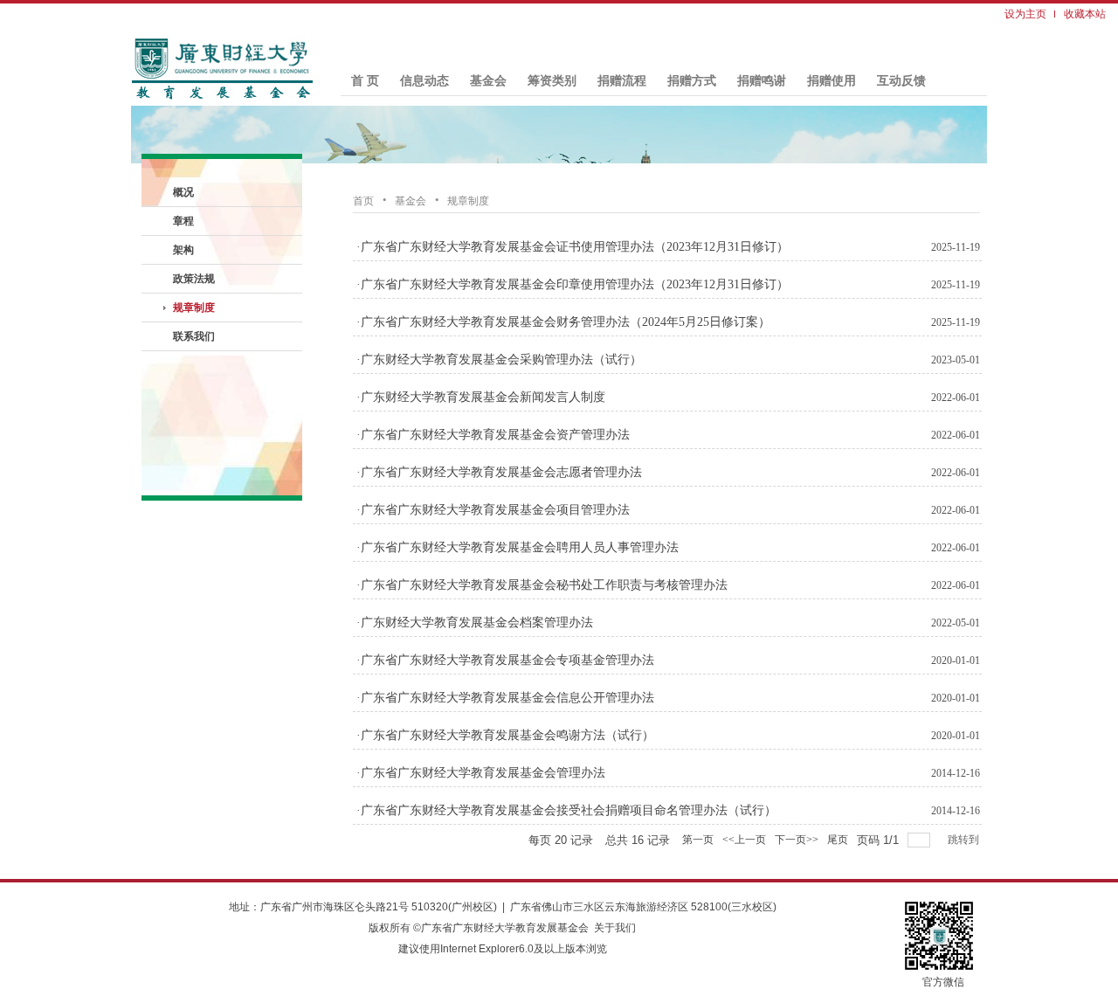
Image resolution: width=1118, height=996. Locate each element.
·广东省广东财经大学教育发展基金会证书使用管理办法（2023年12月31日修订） (572, 246)
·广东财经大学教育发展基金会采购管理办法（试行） (499, 359)
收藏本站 (1085, 14)
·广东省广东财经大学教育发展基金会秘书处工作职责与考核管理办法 (542, 584)
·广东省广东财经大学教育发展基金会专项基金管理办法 (505, 660)
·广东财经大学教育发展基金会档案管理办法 (474, 622)
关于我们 (615, 928)
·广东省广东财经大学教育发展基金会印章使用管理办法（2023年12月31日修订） (572, 284)
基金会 (410, 201)
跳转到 (965, 839)
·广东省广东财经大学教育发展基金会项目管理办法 (493, 509)
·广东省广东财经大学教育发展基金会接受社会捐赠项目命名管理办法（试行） (566, 810)
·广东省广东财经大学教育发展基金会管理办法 (480, 772)
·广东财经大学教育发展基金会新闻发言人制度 (480, 397)
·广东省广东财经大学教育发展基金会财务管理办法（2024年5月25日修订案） (563, 322)
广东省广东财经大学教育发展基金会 (505, 928)
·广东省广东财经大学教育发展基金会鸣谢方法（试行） (505, 735)
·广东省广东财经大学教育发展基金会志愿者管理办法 (499, 472)
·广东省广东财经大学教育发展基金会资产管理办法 (493, 434)
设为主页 (1025, 14)
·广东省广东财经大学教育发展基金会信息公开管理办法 (505, 697)
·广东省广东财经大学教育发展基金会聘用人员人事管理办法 (517, 547)
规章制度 (468, 201)
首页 (363, 201)
